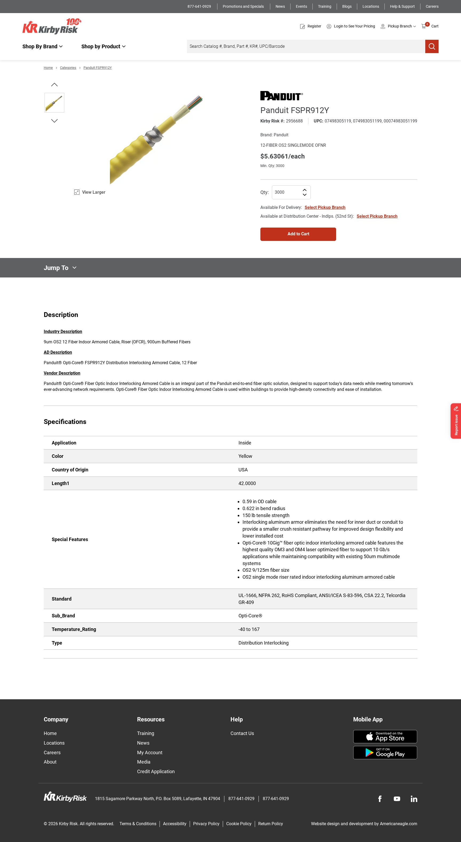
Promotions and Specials (244, 6)
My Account (149, 752)
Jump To (56, 267)
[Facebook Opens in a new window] (380, 799)
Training (324, 6)
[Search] (432, 46)
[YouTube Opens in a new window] (397, 799)
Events (301, 6)
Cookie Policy (239, 823)
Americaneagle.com (398, 823)
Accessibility (174, 823)
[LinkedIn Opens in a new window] (414, 799)
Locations (371, 6)
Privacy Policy (206, 823)
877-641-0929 (200, 6)
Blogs (347, 6)
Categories (68, 68)
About (50, 762)
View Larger (93, 192)
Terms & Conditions (138, 823)
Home (48, 68)
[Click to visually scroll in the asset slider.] (54, 84)
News (280, 6)
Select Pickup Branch (325, 207)
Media (143, 762)
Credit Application (156, 771)
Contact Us (242, 733)
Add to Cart (298, 233)
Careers (432, 6)
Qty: (264, 192)
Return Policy (270, 823)
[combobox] (306, 46)
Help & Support (402, 6)
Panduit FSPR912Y (98, 68)
